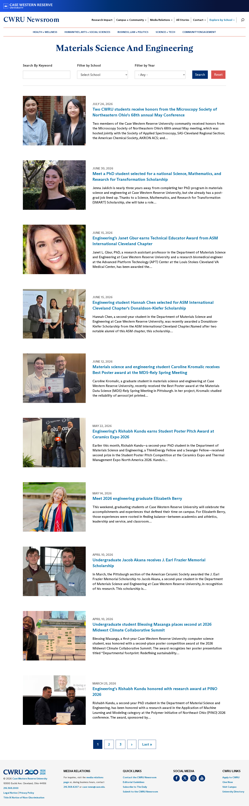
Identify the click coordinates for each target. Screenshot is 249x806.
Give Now (227, 782)
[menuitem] (45, 32)
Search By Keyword (37, 65)
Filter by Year (145, 65)
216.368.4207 (71, 786)
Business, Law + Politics (133, 32)
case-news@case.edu (93, 786)
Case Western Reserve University (29, 778)
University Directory (233, 791)
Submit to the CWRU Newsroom (140, 791)
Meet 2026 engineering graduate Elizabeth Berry (137, 498)
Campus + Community (130, 20)
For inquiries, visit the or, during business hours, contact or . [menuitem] (84, 782)
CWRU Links (231, 771)
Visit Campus (229, 786)
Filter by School (89, 65)
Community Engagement (199, 32)
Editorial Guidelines (133, 782)
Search (200, 75)
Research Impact (102, 20)
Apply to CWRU (231, 777)
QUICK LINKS (132, 771)
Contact (198, 20)
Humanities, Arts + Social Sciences (87, 32)
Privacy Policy (26, 792)
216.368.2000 (10, 788)
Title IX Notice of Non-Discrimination (23, 797)
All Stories (182, 20)
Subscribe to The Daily (135, 786)
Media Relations (160, 20)
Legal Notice (10, 792)
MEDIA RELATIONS (77, 771)
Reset (218, 75)
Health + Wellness (45, 32)
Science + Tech (165, 32)
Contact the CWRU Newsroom (140, 777)
